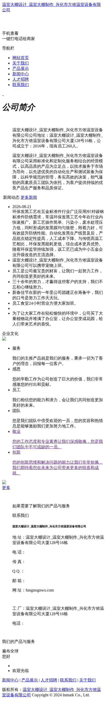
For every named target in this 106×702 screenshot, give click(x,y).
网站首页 (20, 57)
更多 (6, 487)
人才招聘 (20, 79)
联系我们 (20, 84)
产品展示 (20, 68)
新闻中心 (20, 74)
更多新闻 (29, 197)
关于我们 (20, 63)
